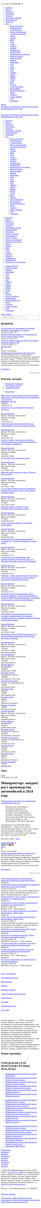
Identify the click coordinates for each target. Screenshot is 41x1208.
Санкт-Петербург (16, 87)
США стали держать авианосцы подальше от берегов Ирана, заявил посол (18, 918)
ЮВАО (13, 76)
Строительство (16, 30)
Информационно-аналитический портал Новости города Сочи (21, 1143)
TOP (12, 99)
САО (12, 66)
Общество (9, 12)
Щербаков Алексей (8, 401)
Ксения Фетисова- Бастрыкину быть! (15, 458)
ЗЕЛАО (13, 85)
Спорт (12, 44)
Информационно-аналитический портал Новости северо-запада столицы (21, 1087)
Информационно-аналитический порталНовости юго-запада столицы (21, 1105)
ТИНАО (13, 72)
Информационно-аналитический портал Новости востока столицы (21, 1127)
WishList (13, 48)
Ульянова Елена (7, 689)
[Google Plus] (12, 845)
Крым (12, 93)
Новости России (16, 56)
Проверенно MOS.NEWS (15, 1146)
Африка (13, 60)
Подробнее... (6, 369)
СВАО (12, 74)
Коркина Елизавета (8, 705)
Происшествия (11, 20)
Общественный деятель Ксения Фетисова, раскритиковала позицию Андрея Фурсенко (18, 425)
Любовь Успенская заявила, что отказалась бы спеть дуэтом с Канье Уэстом (19, 335)
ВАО (12, 83)
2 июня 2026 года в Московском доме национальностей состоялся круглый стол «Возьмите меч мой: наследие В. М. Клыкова (18, 559)
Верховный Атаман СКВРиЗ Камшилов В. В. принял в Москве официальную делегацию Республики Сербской (18, 636)
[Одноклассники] (7, 845)
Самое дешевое (16, 97)
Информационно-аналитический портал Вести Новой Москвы (21, 1139)
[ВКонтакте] (2, 845)
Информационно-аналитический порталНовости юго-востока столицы (21, 1113)
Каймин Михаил (7, 665)
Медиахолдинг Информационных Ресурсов (19, 108)
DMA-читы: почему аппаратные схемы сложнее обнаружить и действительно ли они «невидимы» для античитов (20, 397)
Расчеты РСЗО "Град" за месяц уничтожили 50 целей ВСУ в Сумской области (19, 904)
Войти (3, 105)
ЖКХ (12, 40)
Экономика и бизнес (13, 18)
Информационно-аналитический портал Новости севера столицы (21, 1083)
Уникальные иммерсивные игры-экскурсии (18, 353)
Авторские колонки (18, 107)
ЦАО (12, 64)
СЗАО (12, 81)
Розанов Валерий (7, 414)
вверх (3, 847)
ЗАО (12, 70)
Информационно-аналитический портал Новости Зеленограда (21, 1135)
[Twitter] (5, 845)
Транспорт (9, 22)
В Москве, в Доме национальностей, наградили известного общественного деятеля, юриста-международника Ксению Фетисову (19, 578)
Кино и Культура (16, 26)
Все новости (6, 107)
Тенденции (9, 14)
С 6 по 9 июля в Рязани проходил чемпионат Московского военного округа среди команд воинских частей (18, 491)
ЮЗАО (12, 79)
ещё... (7, 24)
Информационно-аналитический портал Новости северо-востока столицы (21, 1131)
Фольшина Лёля (7, 697)
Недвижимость (16, 28)
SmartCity (9, 8)
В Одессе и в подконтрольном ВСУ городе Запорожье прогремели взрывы (17, 936)
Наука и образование (18, 32)
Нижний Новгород (17, 91)
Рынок (12, 36)
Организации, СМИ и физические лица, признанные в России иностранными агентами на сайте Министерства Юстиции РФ (20, 1200)
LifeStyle (13, 46)
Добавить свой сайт (34, 372)
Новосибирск (15, 89)
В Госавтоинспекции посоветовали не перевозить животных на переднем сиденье (20, 886)
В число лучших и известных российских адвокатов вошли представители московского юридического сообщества (18, 442)
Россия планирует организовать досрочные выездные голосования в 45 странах (18, 329)
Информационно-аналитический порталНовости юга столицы (21, 1109)
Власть (8, 10)
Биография (14, 62)
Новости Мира (16, 58)
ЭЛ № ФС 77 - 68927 (16, 1172)
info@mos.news (19, 1184)
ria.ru (18, 839)
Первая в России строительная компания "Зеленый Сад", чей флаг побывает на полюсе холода (19, 541)
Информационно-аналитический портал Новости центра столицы (21, 1079)
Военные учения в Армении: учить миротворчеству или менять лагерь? (15, 508)
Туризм (13, 38)
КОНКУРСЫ (15, 52)
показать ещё (6, 347)
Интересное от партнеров (20, 54)
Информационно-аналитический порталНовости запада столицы (21, 1101)
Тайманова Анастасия (9, 681)
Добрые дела (15, 50)
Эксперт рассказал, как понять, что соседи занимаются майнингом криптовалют (17, 950)
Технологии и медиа (18, 34)
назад (3, 775)
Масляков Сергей (7, 673)
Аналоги (13, 95)
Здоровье (9, 16)
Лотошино (14, 101)
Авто (12, 42)
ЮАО (12, 68)
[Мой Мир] (10, 845)
